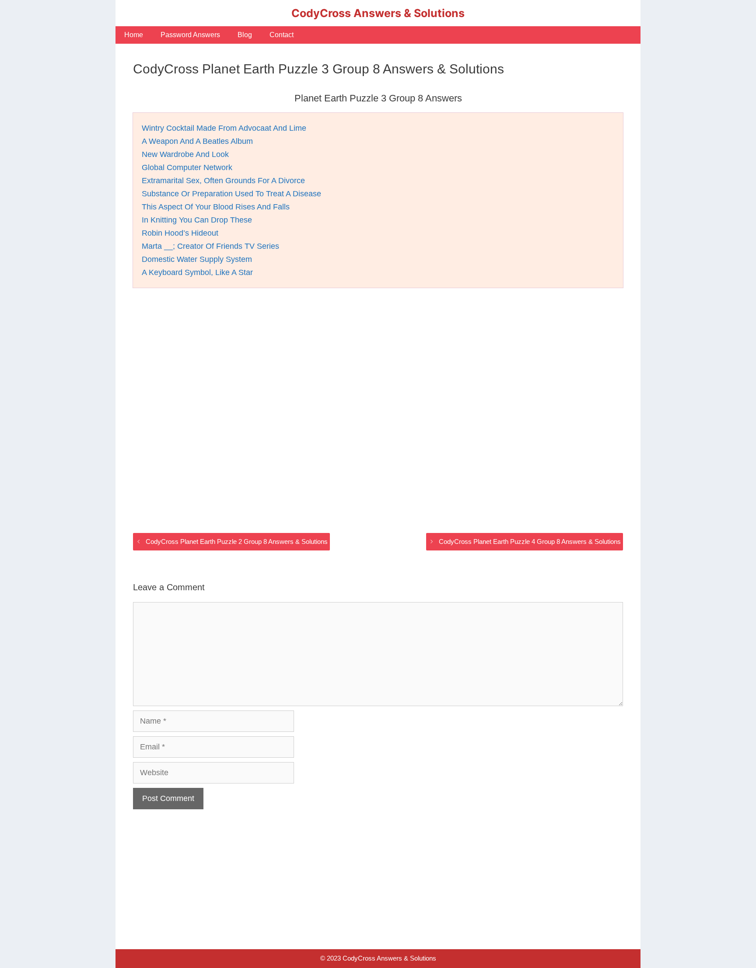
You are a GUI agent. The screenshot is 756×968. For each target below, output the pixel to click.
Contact (282, 34)
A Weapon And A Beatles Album (197, 141)
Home (133, 34)
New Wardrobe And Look (185, 154)
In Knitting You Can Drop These (197, 220)
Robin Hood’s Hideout (180, 233)
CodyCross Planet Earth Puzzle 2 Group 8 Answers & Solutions (237, 541)
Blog (245, 34)
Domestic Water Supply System (197, 259)
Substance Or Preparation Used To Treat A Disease (231, 193)
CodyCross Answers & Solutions (378, 13)
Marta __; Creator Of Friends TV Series (210, 246)
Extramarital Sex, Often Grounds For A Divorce (223, 180)
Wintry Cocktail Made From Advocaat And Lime (224, 128)
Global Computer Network (187, 167)
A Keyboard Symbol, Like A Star (197, 272)
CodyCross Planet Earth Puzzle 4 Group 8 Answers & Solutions (530, 541)
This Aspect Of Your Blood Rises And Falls (216, 206)
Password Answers (190, 34)
